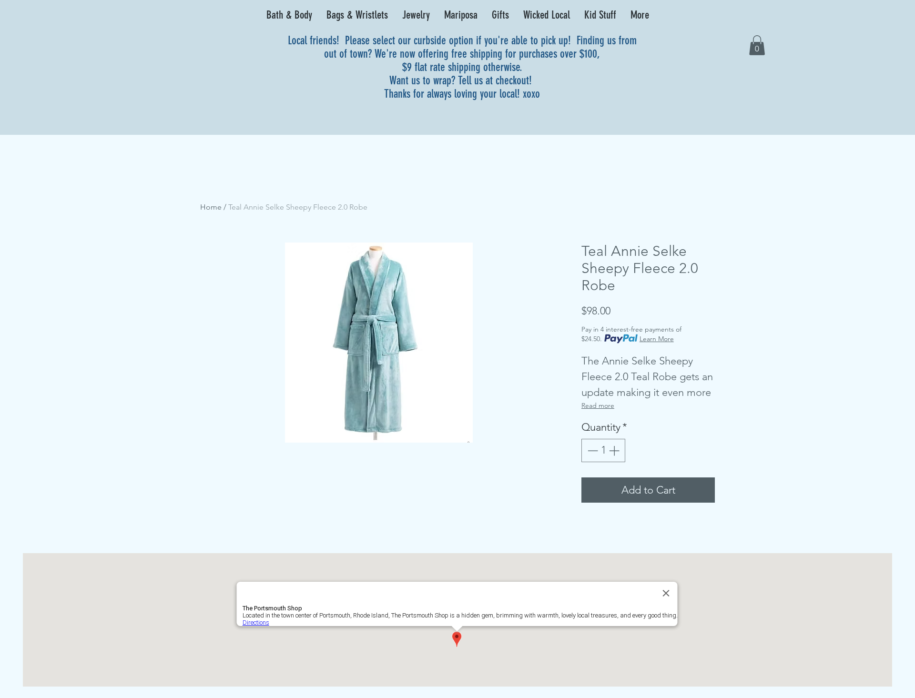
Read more (597, 405)
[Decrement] (591, 450)
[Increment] (615, 450)
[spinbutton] (603, 450)
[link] (757, 45)
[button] (289, 15)
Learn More (657, 338)
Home (211, 207)
